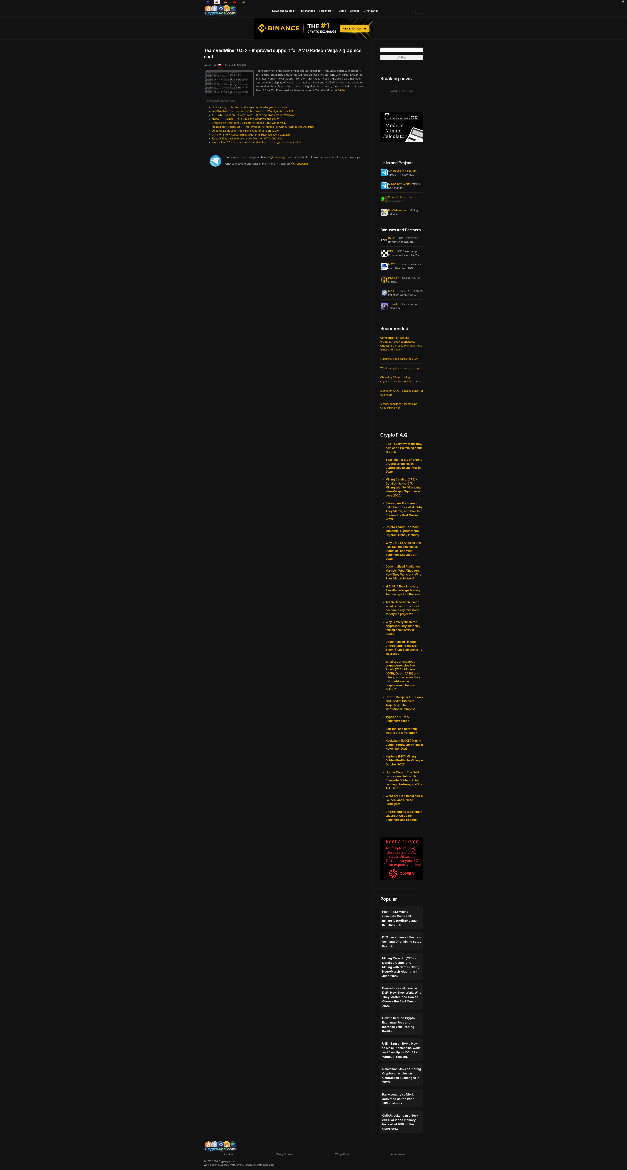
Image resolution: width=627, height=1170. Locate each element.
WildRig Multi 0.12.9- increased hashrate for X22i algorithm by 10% (253, 111)
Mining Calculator (285, 1154)
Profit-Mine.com (398, 210)
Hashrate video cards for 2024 (399, 358)
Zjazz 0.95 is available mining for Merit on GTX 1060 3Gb (247, 138)
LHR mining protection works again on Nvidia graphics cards (249, 107)
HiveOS (392, 277)
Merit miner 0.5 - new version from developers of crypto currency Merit (257, 142)
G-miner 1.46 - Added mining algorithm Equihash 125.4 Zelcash (251, 134)
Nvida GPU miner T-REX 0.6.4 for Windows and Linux (245, 119)
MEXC (392, 264)
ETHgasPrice (342, 1154)
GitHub (342, 90)
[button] (284, 10)
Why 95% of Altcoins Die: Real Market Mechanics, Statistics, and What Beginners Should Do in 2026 (403, 550)
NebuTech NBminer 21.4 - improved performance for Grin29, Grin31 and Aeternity (263, 126)
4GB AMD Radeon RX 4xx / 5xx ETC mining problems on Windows (253, 115)
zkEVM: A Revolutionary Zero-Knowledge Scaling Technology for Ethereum (403, 590)
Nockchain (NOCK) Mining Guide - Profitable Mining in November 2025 (404, 744)
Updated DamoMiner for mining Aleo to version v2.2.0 (245, 130)
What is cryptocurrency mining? (400, 368)
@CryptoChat (299, 163)
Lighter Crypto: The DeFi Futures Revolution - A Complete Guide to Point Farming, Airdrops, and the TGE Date (404, 780)
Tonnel (392, 304)
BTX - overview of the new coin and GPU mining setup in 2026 (404, 448)
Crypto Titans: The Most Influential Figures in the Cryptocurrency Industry (402, 531)
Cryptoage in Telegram (402, 170)
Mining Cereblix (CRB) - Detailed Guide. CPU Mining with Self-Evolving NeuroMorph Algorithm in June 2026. (403, 487)
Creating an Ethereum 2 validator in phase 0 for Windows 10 (249, 122)
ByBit (391, 238)
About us (228, 1154)
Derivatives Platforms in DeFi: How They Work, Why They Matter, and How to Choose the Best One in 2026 (404, 511)
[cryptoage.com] (220, 10)
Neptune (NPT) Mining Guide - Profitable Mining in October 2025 (404, 760)
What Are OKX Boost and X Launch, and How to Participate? (404, 800)
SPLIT (392, 290)
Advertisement (399, 1154)
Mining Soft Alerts (399, 184)
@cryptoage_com (281, 157)
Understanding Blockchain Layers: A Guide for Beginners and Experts (404, 815)
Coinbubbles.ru (397, 197)
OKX (391, 251)
